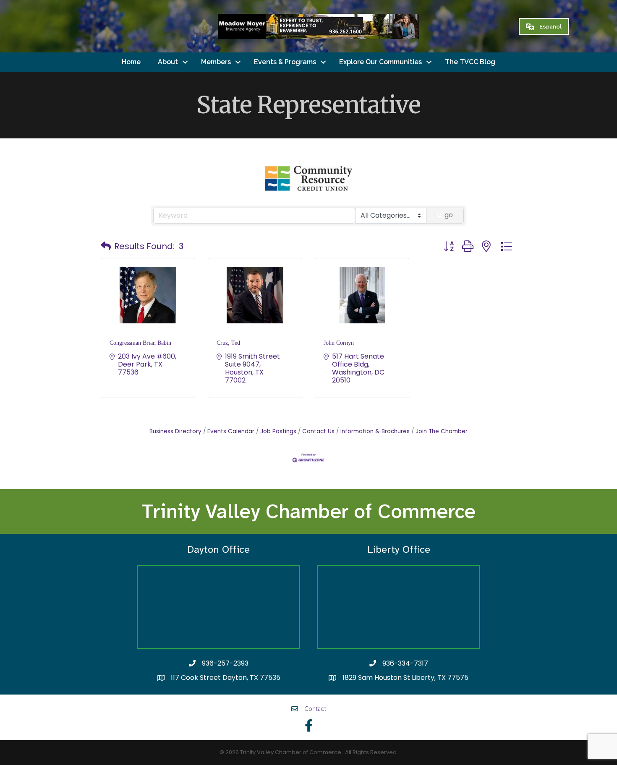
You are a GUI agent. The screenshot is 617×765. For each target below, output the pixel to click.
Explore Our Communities (380, 62)
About (168, 62)
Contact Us (318, 431)
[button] (106, 246)
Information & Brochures (375, 431)
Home (131, 62)
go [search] (448, 215)
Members (216, 62)
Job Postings (278, 431)
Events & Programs (285, 62)
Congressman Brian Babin (140, 343)
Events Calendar (230, 431)
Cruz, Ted (228, 343)
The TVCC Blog (470, 62)
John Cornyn (339, 343)
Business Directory (175, 431)
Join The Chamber (442, 431)
